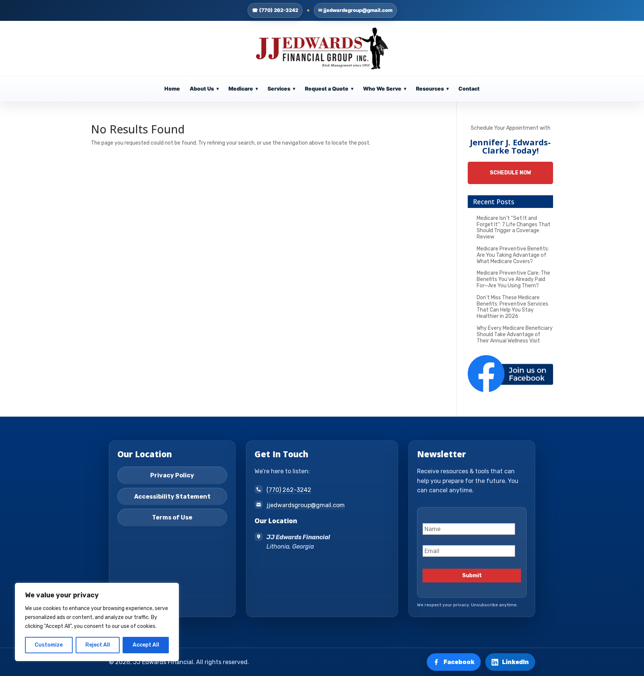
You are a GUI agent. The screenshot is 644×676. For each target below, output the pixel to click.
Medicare (243, 88)
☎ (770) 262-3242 (275, 10)
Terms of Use (172, 517)
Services (281, 88)
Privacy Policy (172, 475)
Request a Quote (329, 88)
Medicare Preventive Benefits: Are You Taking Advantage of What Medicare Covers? (513, 255)
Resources (432, 88)
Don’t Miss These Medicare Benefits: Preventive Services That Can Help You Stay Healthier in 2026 (512, 306)
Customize (49, 645)
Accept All (146, 645)
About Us (204, 88)
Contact (469, 88)
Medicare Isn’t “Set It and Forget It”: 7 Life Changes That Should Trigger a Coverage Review (513, 227)
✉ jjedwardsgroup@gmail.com (355, 10)
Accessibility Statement (172, 496)
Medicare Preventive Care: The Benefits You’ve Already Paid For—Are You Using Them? (513, 279)
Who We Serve (384, 88)
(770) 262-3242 (288, 489)
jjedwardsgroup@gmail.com (305, 505)
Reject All (97, 645)
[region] (97, 622)
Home (172, 88)
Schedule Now (510, 173)
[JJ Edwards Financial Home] (322, 48)
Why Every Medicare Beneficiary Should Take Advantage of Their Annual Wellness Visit (515, 334)
